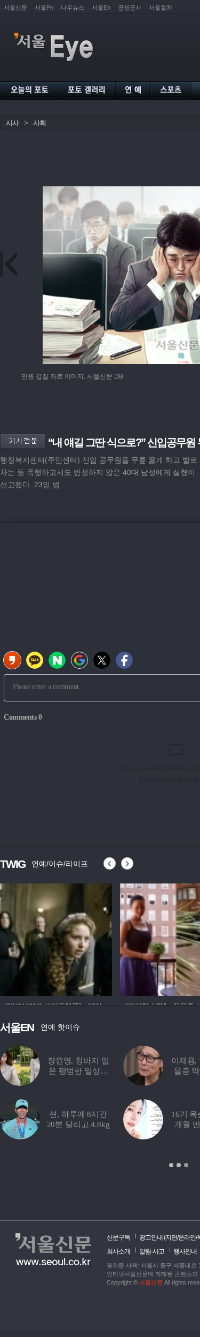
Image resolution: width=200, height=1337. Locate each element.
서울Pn (44, 7)
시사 (12, 123)
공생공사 (129, 7)
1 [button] (171, 1165)
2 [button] (179, 1165)
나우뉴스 (72, 7)
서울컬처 (160, 7)
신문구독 (118, 1237)
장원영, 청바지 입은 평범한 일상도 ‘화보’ (78, 1070)
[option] (56, 938)
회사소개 (118, 1251)
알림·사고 (151, 1251)
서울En (101, 7)
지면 (171, 1237)
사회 (39, 123)
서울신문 (15, 7)
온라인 (187, 1237)
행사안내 (185, 1251)
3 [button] (186, 1165)
